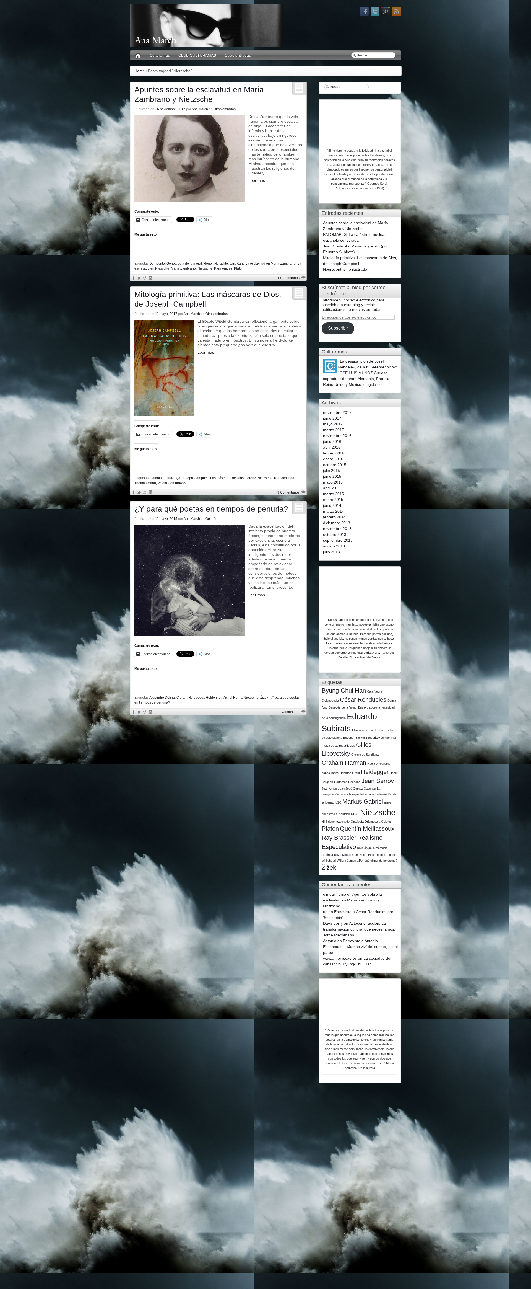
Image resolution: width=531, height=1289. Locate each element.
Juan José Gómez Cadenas (357, 788)
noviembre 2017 (337, 412)
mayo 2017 (333, 424)
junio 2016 (332, 441)
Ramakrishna (284, 478)
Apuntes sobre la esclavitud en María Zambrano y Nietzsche (352, 900)
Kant (240, 263)
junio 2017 (332, 418)
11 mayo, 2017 (166, 314)
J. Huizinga (171, 478)
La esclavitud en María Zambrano (270, 263)
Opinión (211, 519)
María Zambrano (183, 268)
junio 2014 (332, 505)
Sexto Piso (367, 854)
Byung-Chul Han (344, 690)
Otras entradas (238, 55)
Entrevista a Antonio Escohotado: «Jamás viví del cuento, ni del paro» (360, 947)
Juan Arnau (329, 788)
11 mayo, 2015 (166, 519)
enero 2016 (333, 459)
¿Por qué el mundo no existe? (377, 860)
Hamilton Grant (350, 772)
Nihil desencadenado (336, 821)
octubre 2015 (334, 465)
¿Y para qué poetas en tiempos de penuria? (211, 509)
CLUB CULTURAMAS (197, 55)
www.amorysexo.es (340, 958)
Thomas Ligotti (385, 854)
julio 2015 (331, 470)
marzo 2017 (333, 430)
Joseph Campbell (195, 478)
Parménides (223, 268)
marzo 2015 (333, 494)
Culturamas (160, 55)
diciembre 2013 (336, 523)
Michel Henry (232, 697)
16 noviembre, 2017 (170, 109)
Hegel (208, 263)
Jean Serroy (377, 780)
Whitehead (329, 860)
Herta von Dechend (347, 782)
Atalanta (155, 478)
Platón (239, 268)
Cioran (181, 697)
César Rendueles (363, 699)
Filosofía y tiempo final (381, 737)
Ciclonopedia (330, 700)
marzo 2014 (333, 511)
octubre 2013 (334, 534)
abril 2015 (331, 488)
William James (346, 860)
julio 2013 (331, 552)
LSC (338, 802)
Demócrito (157, 263)
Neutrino (344, 814)
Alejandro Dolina (162, 697)
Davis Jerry (333, 923)
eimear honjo (334, 894)
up (325, 912)
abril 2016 (331, 447)
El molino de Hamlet (365, 730)
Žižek (264, 697)
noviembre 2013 (337, 528)
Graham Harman (344, 762)
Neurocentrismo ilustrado (345, 269)
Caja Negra (374, 691)
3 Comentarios (288, 492)
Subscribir (338, 328)
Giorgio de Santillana (365, 754)
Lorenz (250, 478)
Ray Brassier (339, 837)
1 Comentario (289, 712)
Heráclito (221, 263)
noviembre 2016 (337, 435)
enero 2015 (333, 499)
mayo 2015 (333, 482)
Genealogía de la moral (184, 263)
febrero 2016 (334, 453)
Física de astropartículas (338, 745)
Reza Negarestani (346, 854)
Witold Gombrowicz (172, 483)
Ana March (200, 109)
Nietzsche (204, 268)
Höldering (213, 697)
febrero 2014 (334, 517)
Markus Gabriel (362, 801)
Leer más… (258, 180)
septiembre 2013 (338, 540)
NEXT (355, 814)
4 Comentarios (288, 278)
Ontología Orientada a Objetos (371, 821)
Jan (232, 263)
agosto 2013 (334, 546)
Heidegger (196, 697)
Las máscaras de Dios (227, 478)
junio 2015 (332, 476)
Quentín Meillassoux (367, 828)
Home (139, 71)
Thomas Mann (145, 483)
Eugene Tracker (354, 737)
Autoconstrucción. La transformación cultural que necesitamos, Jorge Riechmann (359, 929)
